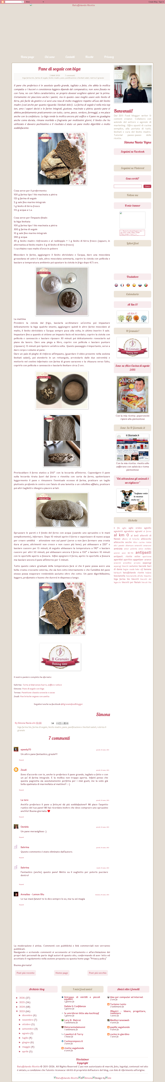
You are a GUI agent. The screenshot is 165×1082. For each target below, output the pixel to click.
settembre (28, 1029)
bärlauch (117, 572)
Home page (27, 57)
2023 (22, 1011)
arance (148, 559)
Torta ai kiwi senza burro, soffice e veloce (42, 684)
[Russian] (140, 285)
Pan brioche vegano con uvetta (34, 696)
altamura (129, 545)
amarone (147, 545)
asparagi (147, 562)
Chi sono (50, 57)
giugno (26, 1042)
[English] (116, 285)
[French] (122, 285)
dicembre (27, 1015)
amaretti (138, 545)
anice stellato (145, 548)
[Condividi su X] (62, 723)
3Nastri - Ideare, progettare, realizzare (128, 1012)
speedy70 (26, 749)
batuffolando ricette (133, 572)
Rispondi (21, 760)
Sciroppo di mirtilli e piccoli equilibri (82, 998)
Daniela (25, 827)
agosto (26, 1033)
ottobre (26, 1024)
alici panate (119, 545)
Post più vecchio (97, 973)
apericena (147, 556)
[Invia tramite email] (57, 723)
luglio (25, 1038)
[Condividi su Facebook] (65, 723)
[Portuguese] (146, 285)
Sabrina (25, 847)
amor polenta (130, 548)
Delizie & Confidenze (75, 1006)
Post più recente (25, 973)
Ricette (89, 57)
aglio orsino (135, 528)
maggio (26, 1047)
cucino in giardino (119, 1034)
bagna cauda (128, 569)
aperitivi (118, 559)
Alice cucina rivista (142, 542)
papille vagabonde (120, 1027)
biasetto (147, 576)
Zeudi (24, 770)
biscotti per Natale (131, 582)
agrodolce (129, 531)
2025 (22, 1002)
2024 (22, 1007)
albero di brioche (130, 539)
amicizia (118, 548)
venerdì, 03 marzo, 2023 (102, 868)
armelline (127, 563)
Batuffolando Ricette (28, 1066)
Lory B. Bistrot (72, 1020)
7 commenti (70, 75)
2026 (22, 998)
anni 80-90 (127, 553)
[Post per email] (52, 723)
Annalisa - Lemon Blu (32, 894)
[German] (128, 285)
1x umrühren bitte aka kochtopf (81, 1013)
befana (148, 572)
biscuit (145, 582)
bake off (139, 569)
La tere (24, 800)
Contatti (70, 57)
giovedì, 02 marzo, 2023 (102, 750)
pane (62, 78)
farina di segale (41, 78)
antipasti (143, 552)
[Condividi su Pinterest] (67, 723)
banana (147, 569)
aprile (25, 1051)
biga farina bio (28, 78)
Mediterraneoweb (119, 1020)
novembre (28, 1020)
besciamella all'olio (134, 576)
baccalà (142, 566)
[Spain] (134, 285)
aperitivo (128, 559)
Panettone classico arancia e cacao (38, 692)
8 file (117, 528)
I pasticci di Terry (73, 1034)
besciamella (119, 576)
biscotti (135, 579)
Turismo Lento (118, 1004)
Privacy (109, 57)
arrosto (137, 563)
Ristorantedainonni (74, 1027)
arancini (117, 563)
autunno (133, 566)
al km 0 (121, 535)
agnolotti (118, 531)
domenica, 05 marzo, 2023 (102, 894)
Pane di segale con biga (33, 688)
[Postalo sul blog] (60, 723)
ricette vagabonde (74, 1048)
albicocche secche (123, 542)
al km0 (134, 535)
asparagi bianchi (121, 566)
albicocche (146, 539)
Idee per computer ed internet (126, 997)
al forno (147, 531)
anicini (117, 553)
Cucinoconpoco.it (73, 1041)
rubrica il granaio (97, 78)
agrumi (138, 531)
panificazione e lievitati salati (77, 78)
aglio (124, 528)
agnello (147, 528)
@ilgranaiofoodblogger (72, 704)
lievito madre (54, 78)
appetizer (138, 559)
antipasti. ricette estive (127, 556)
